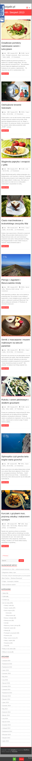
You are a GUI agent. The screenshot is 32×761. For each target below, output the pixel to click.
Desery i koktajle (8, 618)
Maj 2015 (5, 676)
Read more (5, 73)
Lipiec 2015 (5, 670)
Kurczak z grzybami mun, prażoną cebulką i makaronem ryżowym (15, 516)
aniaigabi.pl (8, 6)
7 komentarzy (20, 408)
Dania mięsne (8, 610)
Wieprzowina (9, 615)
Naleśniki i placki (8, 628)
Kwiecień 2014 (6, 712)
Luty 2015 (5, 680)
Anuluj (21, 759)
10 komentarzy (20, 229)
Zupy (5, 645)
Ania (5, 112)
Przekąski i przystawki (11, 55)
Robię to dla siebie (7, 648)
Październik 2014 (7, 692)
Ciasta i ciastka (8, 608)
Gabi (5, 53)
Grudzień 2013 (6, 725)
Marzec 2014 (6, 715)
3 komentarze (19, 114)
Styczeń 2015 (6, 683)
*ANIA (22, 112)
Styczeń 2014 (6, 721)
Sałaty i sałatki (6, 57)
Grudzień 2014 (6, 686)
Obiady (6, 630)
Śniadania (7, 643)
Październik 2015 (7, 667)
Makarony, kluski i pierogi (12, 289)
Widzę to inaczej (6, 652)
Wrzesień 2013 (6, 734)
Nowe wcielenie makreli (8, 584)
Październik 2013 (7, 731)
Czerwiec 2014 (6, 705)
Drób (8, 525)
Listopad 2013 (6, 728)
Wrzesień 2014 (6, 696)
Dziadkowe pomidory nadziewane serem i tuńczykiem (11, 46)
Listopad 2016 (6, 660)
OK (14, 759)
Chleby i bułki (8, 605)
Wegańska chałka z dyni (9, 572)
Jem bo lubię (10, 114)
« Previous (5, 555)
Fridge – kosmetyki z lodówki (10, 581)
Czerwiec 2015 (6, 673)
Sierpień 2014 (6, 699)
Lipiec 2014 (5, 702)
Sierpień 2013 (6, 737)
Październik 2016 (7, 663)
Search (21, 560)
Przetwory (7, 635)
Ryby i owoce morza (23, 55)
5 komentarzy (19, 465)
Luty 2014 (5, 718)
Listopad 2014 (6, 689)
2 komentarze (19, 352)
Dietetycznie (7, 620)
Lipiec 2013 (5, 741)
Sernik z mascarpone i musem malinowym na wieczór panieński (15, 342)
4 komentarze (16, 57)
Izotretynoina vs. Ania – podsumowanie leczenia (15, 569)
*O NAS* (4, 599)
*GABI (22, 53)
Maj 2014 (5, 709)
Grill (27, 169)
